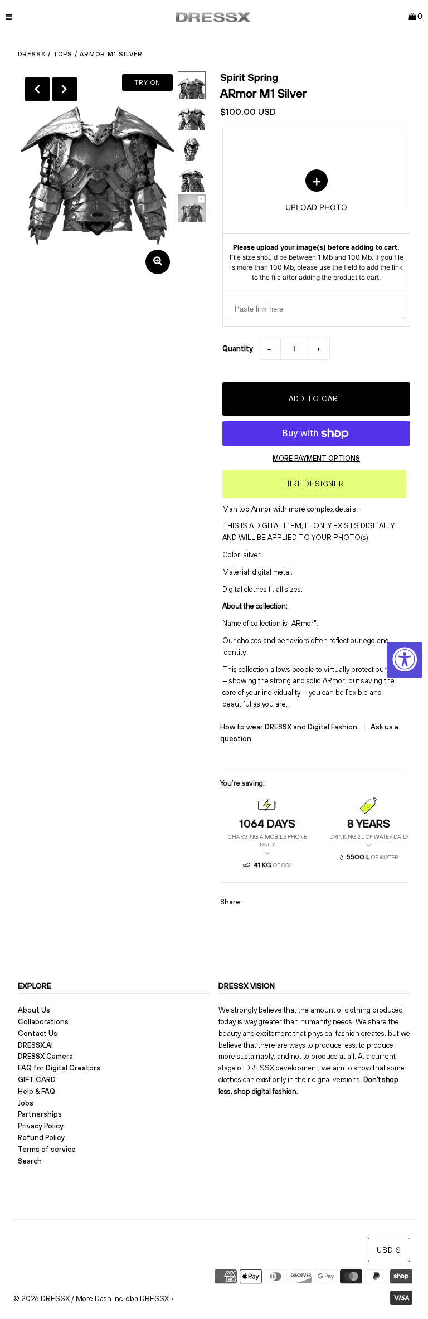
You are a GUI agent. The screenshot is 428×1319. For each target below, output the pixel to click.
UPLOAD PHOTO (316, 226)
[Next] (64, 89)
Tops (62, 54)
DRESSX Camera (45, 1056)
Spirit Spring (249, 77)
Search (30, 1161)
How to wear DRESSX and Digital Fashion (289, 727)
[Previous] (37, 89)
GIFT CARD (37, 1079)
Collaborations (43, 1022)
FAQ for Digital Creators (59, 1068)
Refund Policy (41, 1137)
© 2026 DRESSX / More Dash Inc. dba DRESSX (91, 1298)
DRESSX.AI (35, 1045)
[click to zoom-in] (157, 262)
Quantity (237, 348)
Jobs (25, 1103)
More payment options (316, 458)
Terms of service (47, 1149)
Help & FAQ (36, 1091)
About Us (34, 1010)
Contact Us (37, 1033)
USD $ (389, 1250)
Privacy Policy (41, 1126)
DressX (32, 54)
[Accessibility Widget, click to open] (404, 660)
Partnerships (40, 1114)
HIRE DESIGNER (314, 484)
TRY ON (147, 82)
